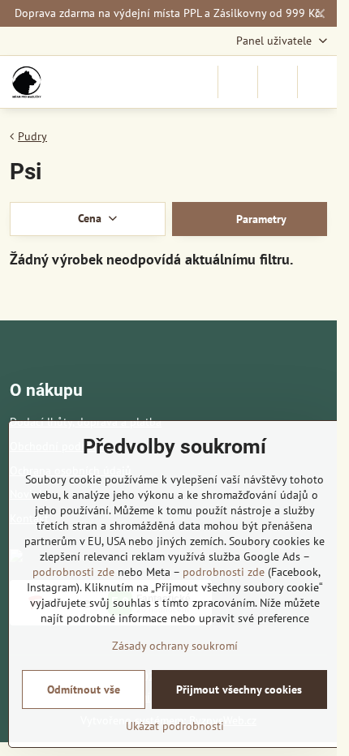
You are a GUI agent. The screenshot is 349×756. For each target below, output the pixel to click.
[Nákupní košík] (277, 82)
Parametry (260, 219)
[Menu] (317, 82)
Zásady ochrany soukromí (175, 645)
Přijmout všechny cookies (239, 689)
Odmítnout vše (83, 689)
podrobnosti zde (73, 572)
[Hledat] (237, 82)
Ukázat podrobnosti (175, 726)
